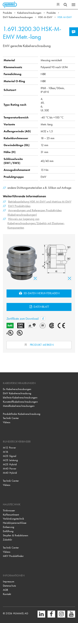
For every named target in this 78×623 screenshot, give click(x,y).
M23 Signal (9, 456)
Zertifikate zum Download (23, 318)
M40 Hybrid (10, 473)
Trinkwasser (9, 510)
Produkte (8, 13)
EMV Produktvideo (19, 206)
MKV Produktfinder (13, 556)
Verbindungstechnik (13, 518)
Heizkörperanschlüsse (14, 523)
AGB (5, 590)
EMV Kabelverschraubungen (18, 17)
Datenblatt (41, 307)
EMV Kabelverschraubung (17, 393)
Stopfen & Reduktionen (15, 535)
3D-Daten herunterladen (41, 293)
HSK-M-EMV (45, 17)
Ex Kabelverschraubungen (17, 389)
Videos (6, 422)
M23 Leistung (10, 460)
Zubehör (7, 539)
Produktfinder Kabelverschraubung (21, 414)
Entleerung (8, 527)
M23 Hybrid (10, 464)
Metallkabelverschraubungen (18, 406)
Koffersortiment (11, 514)
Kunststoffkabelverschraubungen (20, 401)
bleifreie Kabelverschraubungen (20, 397)
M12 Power (9, 447)
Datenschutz (9, 585)
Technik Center (11, 418)
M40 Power (9, 468)
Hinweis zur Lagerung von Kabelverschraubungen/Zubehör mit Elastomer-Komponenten (36, 223)
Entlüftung (8, 531)
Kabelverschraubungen (29, 13)
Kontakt (7, 594)
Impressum (8, 581)
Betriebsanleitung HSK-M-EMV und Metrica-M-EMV (39, 201)
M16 (5, 452)
